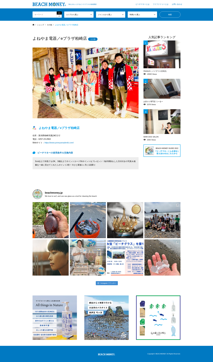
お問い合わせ (177, 4)
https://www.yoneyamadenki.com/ (59, 143)
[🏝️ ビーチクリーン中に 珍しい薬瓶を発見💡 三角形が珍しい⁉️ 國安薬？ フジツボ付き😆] (51, 220)
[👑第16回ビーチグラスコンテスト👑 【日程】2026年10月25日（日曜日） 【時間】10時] (125, 220)
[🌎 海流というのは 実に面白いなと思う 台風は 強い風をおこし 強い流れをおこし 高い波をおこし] (88, 220)
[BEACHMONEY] (106, 353)
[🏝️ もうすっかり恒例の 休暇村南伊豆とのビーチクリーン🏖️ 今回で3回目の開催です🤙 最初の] (125, 257)
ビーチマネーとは (142, 4)
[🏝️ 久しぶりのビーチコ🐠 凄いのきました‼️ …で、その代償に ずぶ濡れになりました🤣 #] (162, 257)
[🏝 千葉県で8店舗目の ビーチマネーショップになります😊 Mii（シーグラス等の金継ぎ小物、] (88, 257)
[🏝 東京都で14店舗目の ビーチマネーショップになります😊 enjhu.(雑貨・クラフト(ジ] (51, 257)
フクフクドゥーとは (160, 4)
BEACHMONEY (161, 354)
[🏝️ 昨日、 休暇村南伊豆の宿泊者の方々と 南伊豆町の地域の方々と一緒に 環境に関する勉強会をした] (162, 220)
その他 (92, 39)
